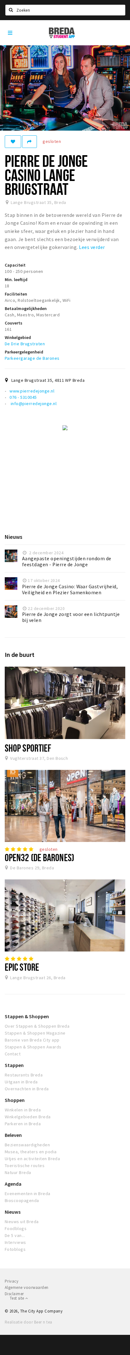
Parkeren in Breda (23, 1123)
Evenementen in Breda (27, 1193)
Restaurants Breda (24, 1075)
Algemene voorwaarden (27, 1287)
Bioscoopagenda (22, 1200)
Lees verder (92, 247)
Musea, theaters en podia (31, 1152)
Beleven (13, 1135)
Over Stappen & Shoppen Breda (37, 1026)
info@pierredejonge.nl (32, 403)
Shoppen (15, 1100)
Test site (17, 1298)
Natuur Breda (18, 1172)
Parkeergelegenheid (24, 352)
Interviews (15, 1242)
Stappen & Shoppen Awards (33, 1047)
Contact (13, 1054)
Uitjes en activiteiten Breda (32, 1158)
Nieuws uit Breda (22, 1221)
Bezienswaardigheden (27, 1145)
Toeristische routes (24, 1165)
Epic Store (22, 967)
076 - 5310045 (23, 397)
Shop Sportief (28, 747)
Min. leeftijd (16, 279)
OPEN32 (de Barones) (39, 857)
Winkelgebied (18, 337)
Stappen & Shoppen (27, 1016)
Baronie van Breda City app (32, 1040)
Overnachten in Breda (27, 1089)
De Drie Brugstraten (25, 344)
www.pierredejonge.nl (31, 391)
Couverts (13, 323)
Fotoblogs (15, 1249)
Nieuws (13, 1212)
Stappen (14, 1065)
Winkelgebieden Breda (28, 1117)
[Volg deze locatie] (13, 141)
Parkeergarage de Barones (32, 358)
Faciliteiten (16, 294)
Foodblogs (16, 1228)
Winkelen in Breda (23, 1110)
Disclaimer (14, 1293)
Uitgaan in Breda (21, 1082)
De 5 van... (15, 1235)
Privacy (11, 1281)
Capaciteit (15, 265)
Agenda (13, 1184)
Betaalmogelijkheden (26, 308)
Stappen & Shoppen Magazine (35, 1033)
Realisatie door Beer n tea (28, 1322)
